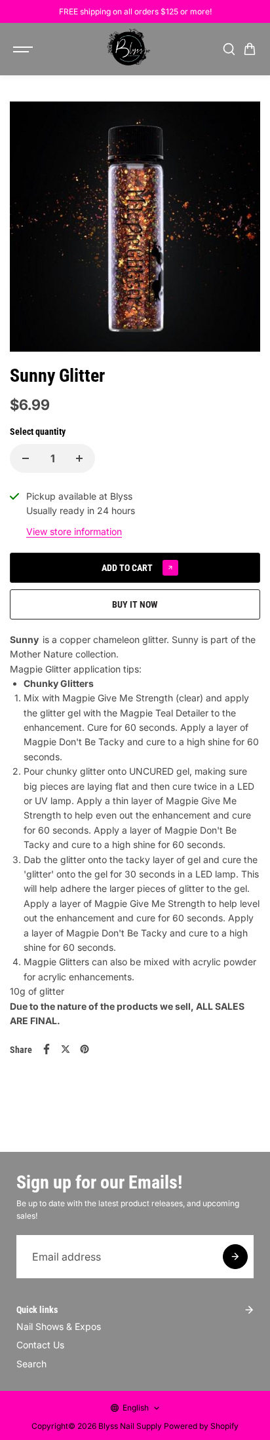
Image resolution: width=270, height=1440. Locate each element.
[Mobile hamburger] (24, 49)
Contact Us (40, 1344)
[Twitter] (65, 1049)
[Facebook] (46, 1049)
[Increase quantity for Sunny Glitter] (79, 458)
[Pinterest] (84, 1049)
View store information (74, 531)
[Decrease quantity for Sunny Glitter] (25, 458)
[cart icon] (249, 49)
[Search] (228, 49)
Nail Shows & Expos (58, 1326)
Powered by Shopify (201, 1426)
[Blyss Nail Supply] (128, 49)
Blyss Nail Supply (130, 1426)
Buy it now (135, 604)
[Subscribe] (235, 1256)
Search (31, 1363)
